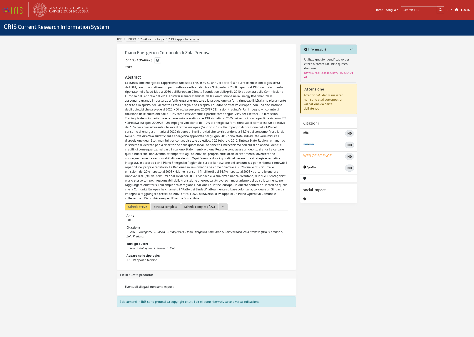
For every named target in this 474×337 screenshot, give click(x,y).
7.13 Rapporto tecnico (183, 39)
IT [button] (448, 10)
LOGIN (465, 10)
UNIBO (131, 39)
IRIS (119, 39)
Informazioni (316, 49)
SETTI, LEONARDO (138, 60)
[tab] (223, 206)
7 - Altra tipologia (152, 39)
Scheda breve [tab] (137, 207)
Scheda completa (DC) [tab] (199, 207)
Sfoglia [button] (391, 10)
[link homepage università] (60, 9)
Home (379, 10)
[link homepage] (14, 9)
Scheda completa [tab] (166, 207)
